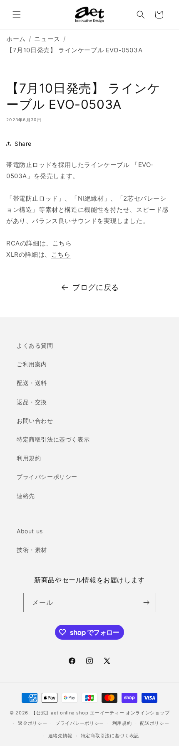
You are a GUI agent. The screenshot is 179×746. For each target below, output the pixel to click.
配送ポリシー (154, 723)
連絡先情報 (60, 736)
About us (30, 531)
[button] (16, 14)
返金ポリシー (32, 723)
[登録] (146, 602)
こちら (62, 243)
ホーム (16, 39)
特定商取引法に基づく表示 (53, 439)
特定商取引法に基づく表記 (110, 736)
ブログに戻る (95, 287)
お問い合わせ (35, 420)
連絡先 (26, 495)
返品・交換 (32, 401)
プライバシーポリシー (47, 476)
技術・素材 (32, 549)
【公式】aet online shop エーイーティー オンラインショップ (100, 713)
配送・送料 (32, 382)
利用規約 (29, 457)
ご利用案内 (32, 364)
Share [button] (23, 143)
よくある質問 (35, 345)
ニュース (47, 39)
